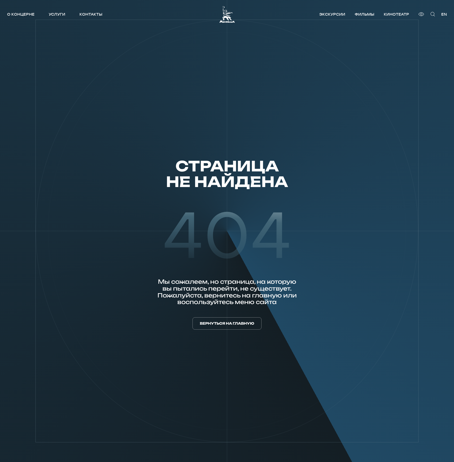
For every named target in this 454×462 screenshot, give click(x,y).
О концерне (21, 14)
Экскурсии (332, 14)
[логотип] (227, 14)
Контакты (90, 14)
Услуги (57, 14)
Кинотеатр (396, 14)
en (444, 14)
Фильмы (364, 14)
